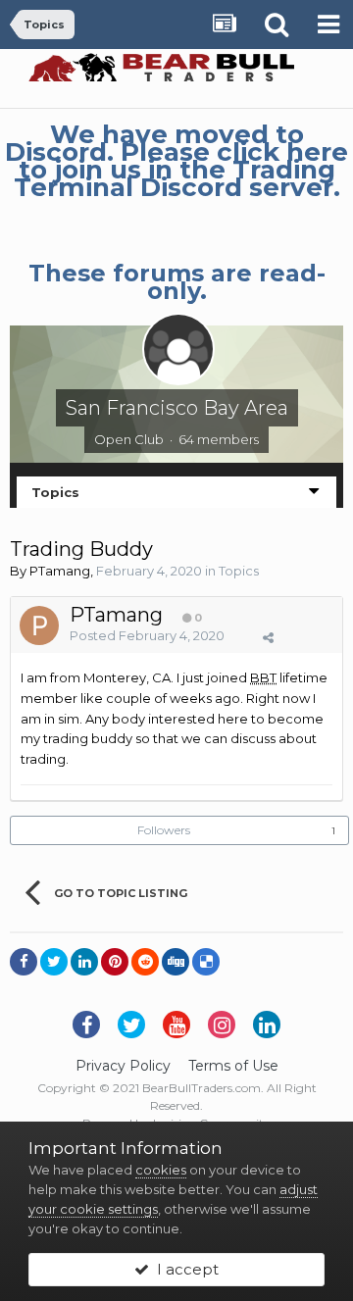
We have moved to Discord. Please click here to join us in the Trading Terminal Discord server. (176, 161)
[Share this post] (268, 637)
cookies (160, 1169)
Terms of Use (233, 1066)
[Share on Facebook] (23, 962)
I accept (184, 1269)
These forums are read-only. (177, 282)
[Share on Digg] (175, 962)
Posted (147, 635)
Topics (239, 570)
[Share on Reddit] (145, 962)
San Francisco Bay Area (177, 408)
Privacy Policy (123, 1066)
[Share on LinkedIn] (84, 962)
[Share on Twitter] (54, 962)
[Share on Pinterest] (114, 962)
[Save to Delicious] (206, 962)
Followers (163, 830)
